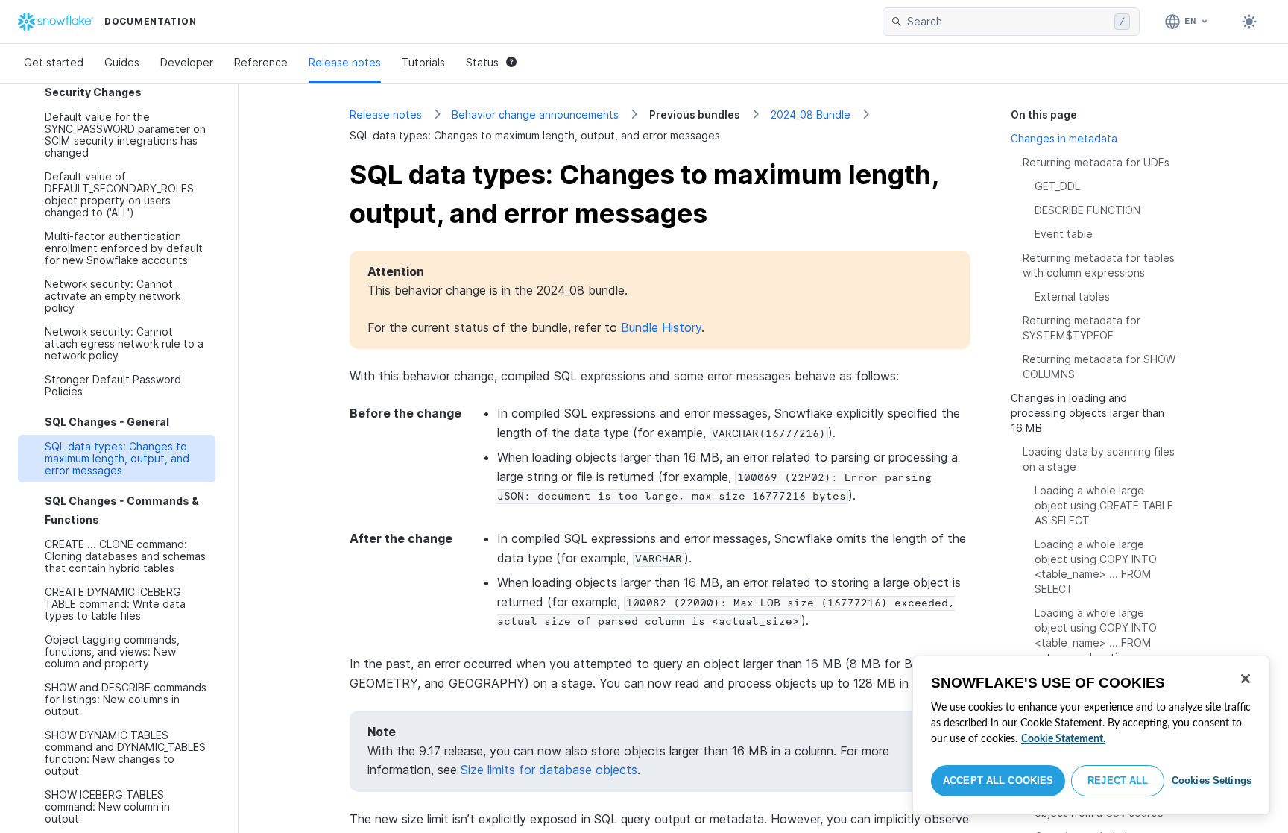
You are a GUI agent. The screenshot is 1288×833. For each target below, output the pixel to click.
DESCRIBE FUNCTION (1087, 210)
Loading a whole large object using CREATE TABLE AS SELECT (1104, 505)
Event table (1064, 233)
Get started (53, 62)
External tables (1072, 296)
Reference (261, 62)
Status (482, 62)
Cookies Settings (1211, 780)
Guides (121, 62)
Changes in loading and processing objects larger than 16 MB (1087, 413)
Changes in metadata (1064, 138)
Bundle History (661, 327)
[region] (1091, 735)
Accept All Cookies (998, 780)
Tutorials (423, 62)
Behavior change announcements (535, 114)
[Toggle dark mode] (1249, 22)
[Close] (1245, 678)
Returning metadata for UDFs (1096, 162)
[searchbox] (1007, 21)
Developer (186, 62)
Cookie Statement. (1063, 739)
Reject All (1117, 780)
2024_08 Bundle (810, 114)
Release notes (345, 62)
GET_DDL (1057, 186)
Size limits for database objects (549, 769)
